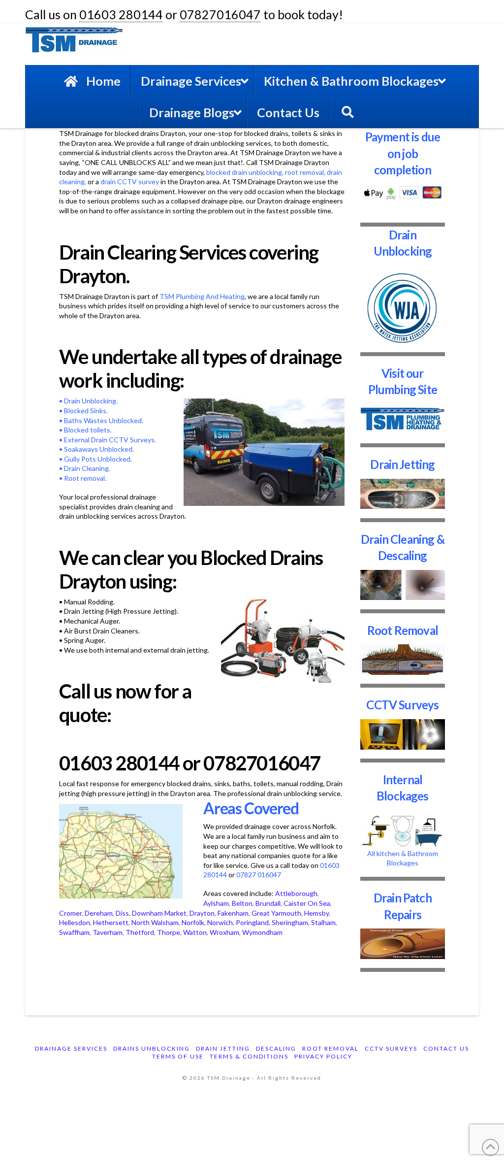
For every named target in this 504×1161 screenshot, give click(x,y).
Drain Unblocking (90, 401)
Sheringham (290, 922)
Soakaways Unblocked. (99, 449)
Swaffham (74, 932)
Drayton (202, 913)
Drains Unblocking (151, 1048)
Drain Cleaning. (87, 468)
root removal (304, 172)
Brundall (268, 903)
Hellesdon (74, 922)
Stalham (323, 922)
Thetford (140, 932)
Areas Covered (251, 808)
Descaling (276, 1048)
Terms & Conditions (249, 1056)
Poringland (252, 922)
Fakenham (233, 913)
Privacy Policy (323, 1056)
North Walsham (155, 922)
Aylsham (216, 903)
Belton (242, 903)
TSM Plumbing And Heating (202, 296)
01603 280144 (121, 14)
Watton (195, 932)
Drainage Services (71, 1048)
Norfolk (193, 922)
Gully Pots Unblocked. (97, 459)
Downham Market (159, 913)
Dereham (99, 913)
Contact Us (446, 1048)
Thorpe (168, 932)
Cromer (70, 913)
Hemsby (316, 913)
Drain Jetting (402, 464)
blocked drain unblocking (244, 172)
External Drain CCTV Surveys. (110, 439)
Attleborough (296, 893)
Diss (122, 913)
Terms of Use (178, 1056)
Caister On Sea (307, 903)
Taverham (108, 932)
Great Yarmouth (276, 913)
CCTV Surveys (402, 704)
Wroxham (224, 932)
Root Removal (402, 630)
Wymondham (262, 932)
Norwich (220, 922)
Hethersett (110, 922)
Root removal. (85, 478)
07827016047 (220, 14)
